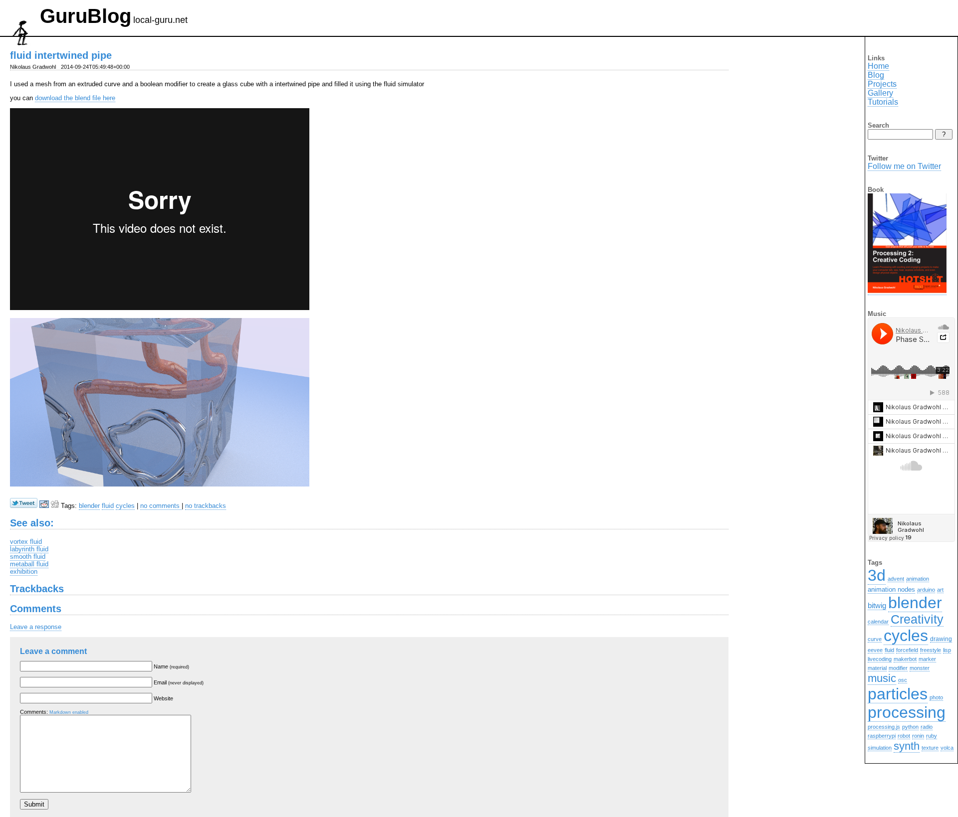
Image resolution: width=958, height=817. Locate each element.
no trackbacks (205, 505)
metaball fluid (29, 564)
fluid (108, 505)
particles (898, 694)
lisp (947, 650)
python (910, 727)
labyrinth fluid (29, 549)
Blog (876, 75)
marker (927, 659)
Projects (882, 84)
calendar (878, 622)
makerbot (905, 659)
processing (907, 712)
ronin (918, 736)
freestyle (930, 650)
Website (163, 698)
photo (936, 697)
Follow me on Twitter (904, 166)
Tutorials (883, 102)
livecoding (880, 659)
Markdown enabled (68, 712)
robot (904, 736)
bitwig (877, 605)
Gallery (880, 93)
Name (171, 666)
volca (947, 748)
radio (927, 727)
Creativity (917, 619)
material (877, 668)
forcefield (907, 650)
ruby (931, 736)
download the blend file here (75, 98)
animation (917, 579)
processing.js (884, 727)
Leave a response (35, 627)
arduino (926, 590)
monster (920, 668)
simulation (880, 748)
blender (89, 505)
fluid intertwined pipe (61, 55)
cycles (125, 505)
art (940, 590)
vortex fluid (26, 541)
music (882, 678)
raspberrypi (882, 736)
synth (907, 746)
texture (930, 748)
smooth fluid (27, 556)
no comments (161, 505)
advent (896, 579)
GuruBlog (85, 16)
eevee (875, 650)
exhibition (23, 571)
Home (878, 66)
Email (179, 682)
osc (902, 680)
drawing (941, 639)
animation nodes (891, 589)
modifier (898, 668)
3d (877, 575)
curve (875, 639)
